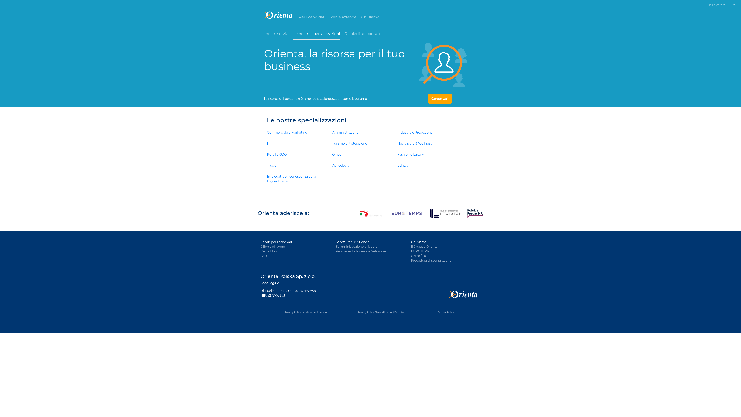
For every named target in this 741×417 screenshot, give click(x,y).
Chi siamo (370, 17)
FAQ (264, 256)
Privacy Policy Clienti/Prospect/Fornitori (381, 312)
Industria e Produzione (415, 132)
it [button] (731, 5)
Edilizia (403, 165)
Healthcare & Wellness (415, 143)
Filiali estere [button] (714, 5)
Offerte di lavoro (273, 246)
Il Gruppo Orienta (424, 246)
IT (268, 143)
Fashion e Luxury (411, 154)
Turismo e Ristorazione (349, 143)
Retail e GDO (277, 154)
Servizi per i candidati (277, 242)
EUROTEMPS (421, 251)
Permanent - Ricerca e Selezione (361, 251)
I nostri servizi (276, 33)
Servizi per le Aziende (352, 242)
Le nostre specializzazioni (316, 33)
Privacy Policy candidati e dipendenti (307, 312)
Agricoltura (340, 165)
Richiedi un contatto (364, 33)
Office (336, 154)
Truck (271, 165)
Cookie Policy (446, 312)
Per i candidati (312, 17)
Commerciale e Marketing (287, 132)
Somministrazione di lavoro (356, 246)
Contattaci (439, 99)
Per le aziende (343, 17)
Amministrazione (345, 132)
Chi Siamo (419, 242)
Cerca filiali (269, 251)
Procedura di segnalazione (431, 260)
